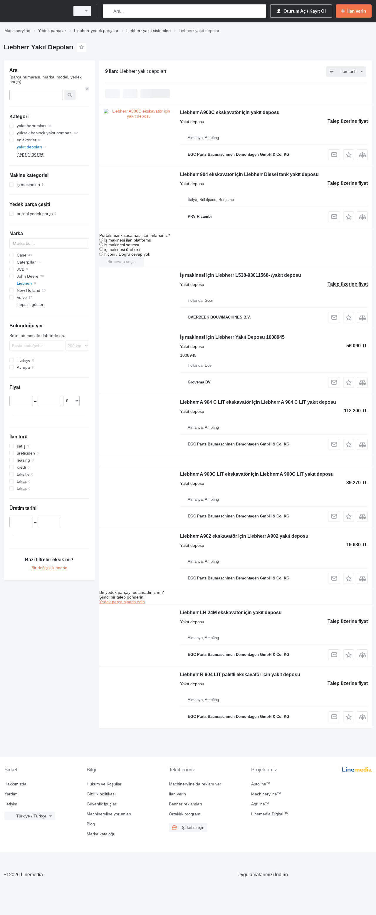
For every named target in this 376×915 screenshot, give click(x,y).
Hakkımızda (15, 784)
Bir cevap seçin (122, 261)
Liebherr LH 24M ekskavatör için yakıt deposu (231, 612)
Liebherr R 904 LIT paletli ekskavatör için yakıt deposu (240, 674)
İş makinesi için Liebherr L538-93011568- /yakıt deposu (240, 275)
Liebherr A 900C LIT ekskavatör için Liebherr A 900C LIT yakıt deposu (257, 474)
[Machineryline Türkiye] (35, 11)
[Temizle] (87, 89)
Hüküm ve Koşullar (104, 784)
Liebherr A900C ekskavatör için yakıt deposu (230, 112)
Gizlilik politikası (101, 794)
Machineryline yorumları (109, 814)
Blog (91, 824)
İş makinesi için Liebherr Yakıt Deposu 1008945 (232, 337)
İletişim (10, 804)
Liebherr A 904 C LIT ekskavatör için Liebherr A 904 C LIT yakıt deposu (258, 402)
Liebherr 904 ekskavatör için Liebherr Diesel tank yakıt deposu (249, 174)
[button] (348, 154)
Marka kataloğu (101, 834)
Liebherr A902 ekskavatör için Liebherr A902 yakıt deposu (244, 536)
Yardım (11, 794)
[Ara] (108, 11)
